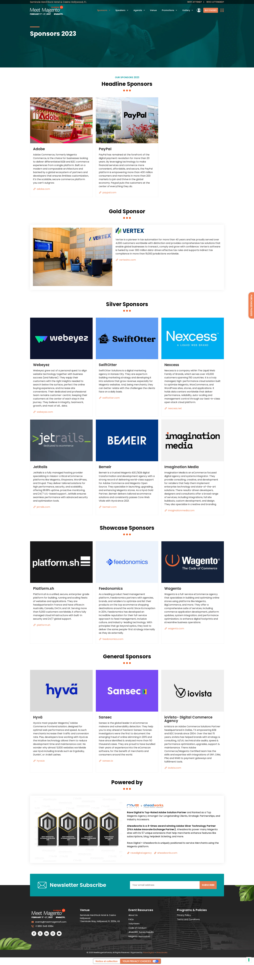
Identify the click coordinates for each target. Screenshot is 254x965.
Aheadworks (161, 952)
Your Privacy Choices (136, 961)
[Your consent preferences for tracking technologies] (249, 960)
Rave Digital (148, 952)
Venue (153, 10)
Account (199, 10)
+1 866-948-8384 (44, 926)
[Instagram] (52, 933)
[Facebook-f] (33, 933)
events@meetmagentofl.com (50, 921)
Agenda (137, 10)
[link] (210, 10)
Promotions (168, 10)
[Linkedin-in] (46, 933)
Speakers (120, 10)
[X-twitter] (40, 933)
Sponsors (102, 10)
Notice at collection (107, 961)
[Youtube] (59, 933)
